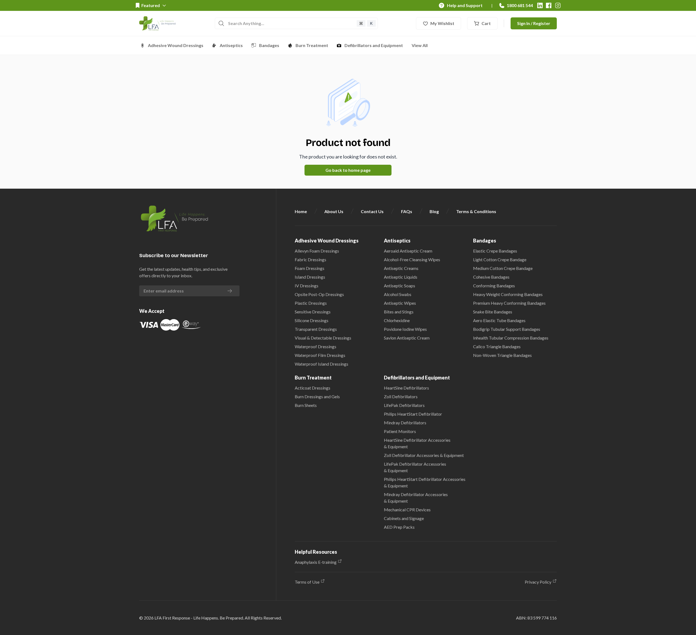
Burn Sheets (306, 405)
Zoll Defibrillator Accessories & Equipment (424, 455)
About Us (333, 211)
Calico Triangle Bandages (497, 346)
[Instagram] (558, 5)
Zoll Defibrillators (401, 396)
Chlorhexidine (397, 320)
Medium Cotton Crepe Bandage (503, 268)
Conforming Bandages (494, 285)
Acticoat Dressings (312, 387)
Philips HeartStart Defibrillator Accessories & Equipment (424, 482)
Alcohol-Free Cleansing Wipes (412, 259)
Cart (486, 23)
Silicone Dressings (311, 320)
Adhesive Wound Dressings (175, 45)
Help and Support (465, 5)
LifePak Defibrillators (404, 405)
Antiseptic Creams (401, 268)
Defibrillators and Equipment (373, 45)
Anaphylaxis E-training (316, 562)
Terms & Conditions (476, 211)
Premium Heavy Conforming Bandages (509, 303)
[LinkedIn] (540, 5)
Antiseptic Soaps (399, 285)
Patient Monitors (400, 431)
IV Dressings (306, 285)
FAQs (406, 211)
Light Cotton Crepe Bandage (499, 259)
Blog (434, 211)
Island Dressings (310, 276)
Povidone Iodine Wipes (405, 329)
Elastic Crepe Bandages (495, 250)
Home (301, 211)
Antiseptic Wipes (400, 303)
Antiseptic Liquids (400, 276)
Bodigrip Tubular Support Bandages (506, 329)
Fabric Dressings (310, 259)
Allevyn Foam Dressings (317, 250)
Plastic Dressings (311, 303)
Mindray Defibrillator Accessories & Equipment (416, 497)
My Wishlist (442, 23)
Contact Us (372, 211)
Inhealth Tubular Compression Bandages (510, 337)
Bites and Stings (399, 311)
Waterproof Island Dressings (321, 363)
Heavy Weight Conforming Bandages (508, 294)
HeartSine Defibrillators (406, 387)
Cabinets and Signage (404, 518)
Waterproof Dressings (315, 346)
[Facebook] (548, 5)
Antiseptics (231, 45)
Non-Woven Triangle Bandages (502, 355)
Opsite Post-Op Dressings (319, 294)
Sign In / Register (533, 23)
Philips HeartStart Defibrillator (413, 413)
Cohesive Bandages (491, 276)
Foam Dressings (309, 268)
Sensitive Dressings (313, 311)
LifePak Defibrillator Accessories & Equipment (415, 467)
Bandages (269, 45)
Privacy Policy (538, 581)
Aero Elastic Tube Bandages (499, 320)
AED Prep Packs (399, 527)
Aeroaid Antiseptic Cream (408, 250)
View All (420, 45)
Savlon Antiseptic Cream (407, 337)
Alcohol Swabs (397, 294)
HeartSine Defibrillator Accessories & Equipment (417, 443)
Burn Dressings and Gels (317, 396)
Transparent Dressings (316, 329)
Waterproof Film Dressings (320, 355)
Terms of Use (307, 581)
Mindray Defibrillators (405, 422)
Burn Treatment (312, 45)
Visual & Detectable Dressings (323, 337)
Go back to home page (348, 170)
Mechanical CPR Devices (407, 509)
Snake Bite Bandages (492, 311)
